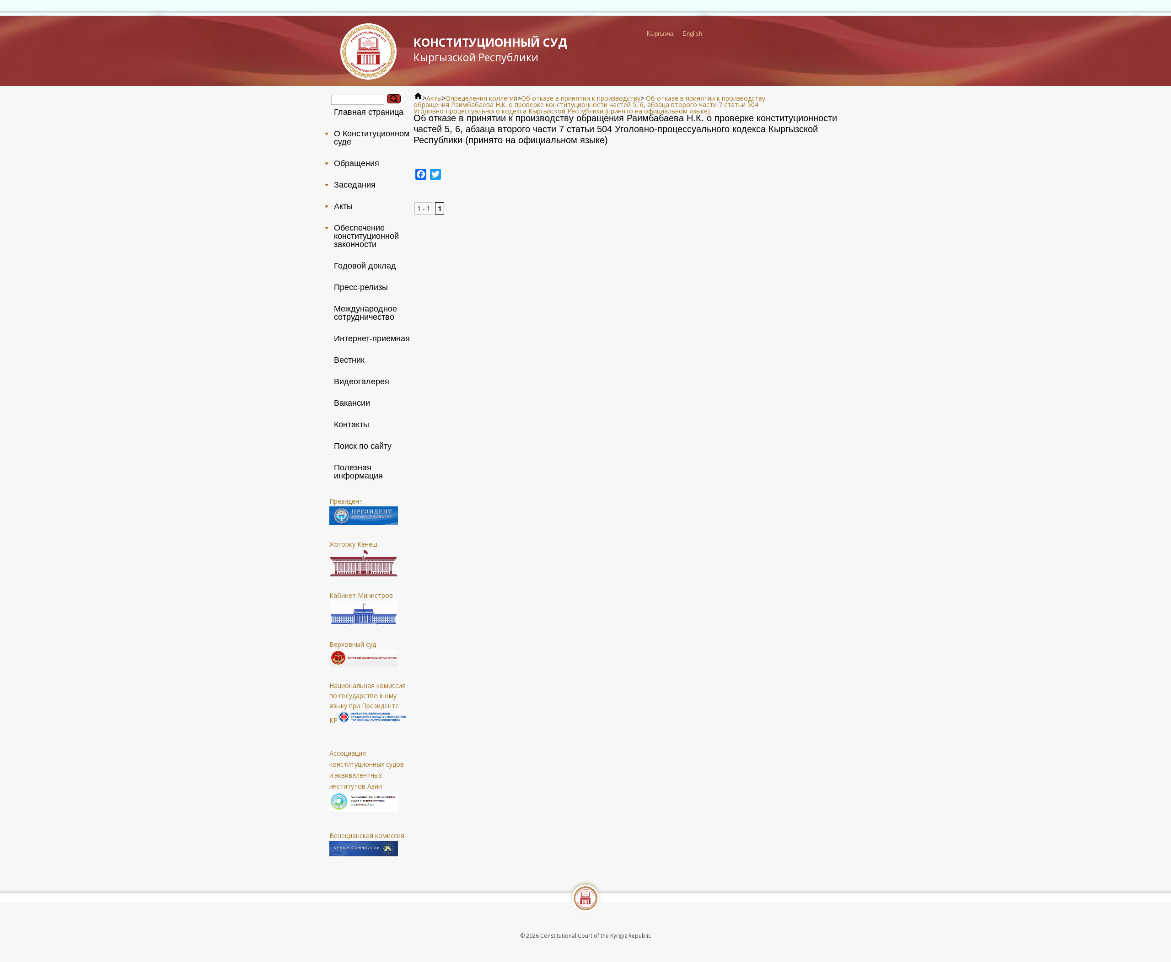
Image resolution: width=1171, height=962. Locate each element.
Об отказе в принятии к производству (580, 98)
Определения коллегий (481, 98)
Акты (434, 98)
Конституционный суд (490, 49)
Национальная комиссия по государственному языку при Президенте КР (367, 703)
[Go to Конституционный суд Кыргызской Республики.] (418, 98)
